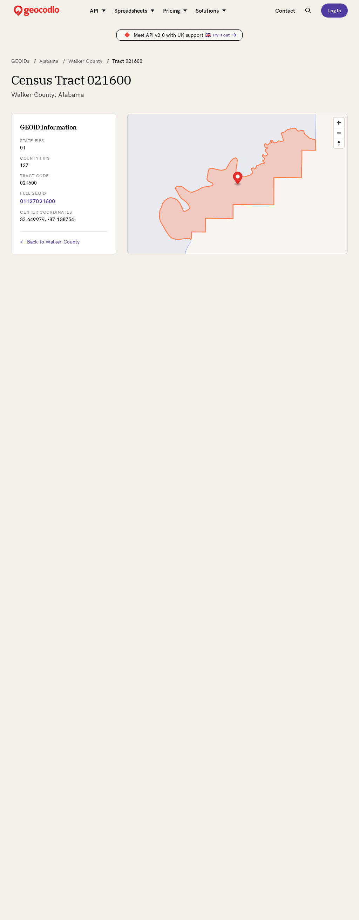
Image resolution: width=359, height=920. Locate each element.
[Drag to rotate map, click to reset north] (339, 143)
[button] (237, 179)
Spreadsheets (130, 10)
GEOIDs (20, 61)
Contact (285, 10)
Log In (334, 10)
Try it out (221, 35)
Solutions (207, 10)
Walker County (85, 61)
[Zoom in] (339, 123)
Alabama (49, 61)
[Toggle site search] (308, 10)
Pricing (171, 10)
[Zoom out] (339, 133)
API (94, 10)
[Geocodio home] (47, 11)
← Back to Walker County (50, 242)
